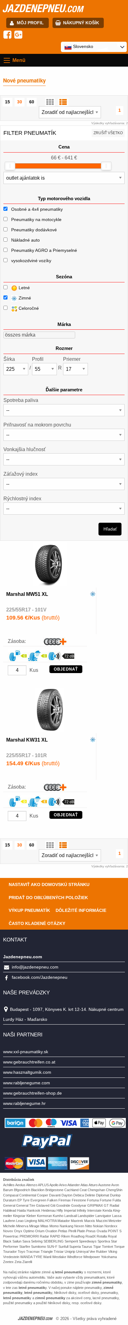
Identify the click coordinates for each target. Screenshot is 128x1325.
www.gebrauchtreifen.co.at (29, 1061)
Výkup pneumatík (29, 910)
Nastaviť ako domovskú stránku (49, 884)
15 (7, 101)
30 (19, 101)
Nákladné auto (25, 240)
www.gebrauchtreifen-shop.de (32, 1093)
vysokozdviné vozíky (31, 260)
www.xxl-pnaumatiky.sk (25, 1051)
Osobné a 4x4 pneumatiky (37, 209)
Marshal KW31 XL (27, 740)
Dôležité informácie (81, 910)
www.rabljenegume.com (26, 1082)
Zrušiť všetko (108, 133)
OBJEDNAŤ (66, 669)
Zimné (24, 297)
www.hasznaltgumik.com (27, 1072)
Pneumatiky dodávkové (34, 229)
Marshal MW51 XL (27, 594)
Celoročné (28, 308)
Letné (23, 287)
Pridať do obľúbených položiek (48, 897)
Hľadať (110, 528)
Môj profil (30, 22)
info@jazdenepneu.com (35, 966)
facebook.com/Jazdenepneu (39, 977)
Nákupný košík (81, 22)
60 (31, 101)
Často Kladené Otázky (37, 923)
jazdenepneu (42, 8)
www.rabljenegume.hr (24, 1103)
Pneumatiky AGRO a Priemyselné (44, 250)
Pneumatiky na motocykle (36, 219)
